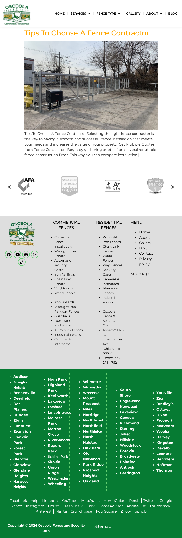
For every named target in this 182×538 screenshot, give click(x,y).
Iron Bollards (64, 302)
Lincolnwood (60, 412)
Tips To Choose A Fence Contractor (86, 33)
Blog (173, 14)
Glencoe (20, 459)
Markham (165, 426)
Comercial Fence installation (63, 242)
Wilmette (92, 382)
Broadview (130, 456)
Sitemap (139, 273)
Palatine (127, 462)
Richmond (129, 423)
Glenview (22, 465)
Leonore (164, 454)
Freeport (164, 420)
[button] (9, 187)
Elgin (18, 420)
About (152, 14)
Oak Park (91, 448)
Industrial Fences (67, 335)
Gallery (133, 14)
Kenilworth (58, 396)
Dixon (161, 415)
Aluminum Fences (68, 330)
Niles (87, 409)
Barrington (130, 473)
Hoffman (164, 465)
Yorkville (164, 393)
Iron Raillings (64, 274)
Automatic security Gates (62, 265)
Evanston (22, 431)
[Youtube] (17, 254)
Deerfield (21, 398)
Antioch (127, 467)
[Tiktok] (22, 262)
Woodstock (130, 445)
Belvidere (165, 459)
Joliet (125, 434)
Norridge (91, 415)
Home (60, 14)
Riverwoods (59, 440)
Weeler (163, 431)
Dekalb (163, 448)
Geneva (127, 418)
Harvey (163, 437)
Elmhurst (22, 426)
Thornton (165, 470)
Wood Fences (64, 293)
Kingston (164, 443)
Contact (146, 253)
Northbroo (92, 420)
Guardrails (62, 316)
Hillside (127, 440)
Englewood (130, 401)
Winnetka (92, 387)
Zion (160, 398)
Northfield (92, 426)
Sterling (127, 429)
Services (78, 14)
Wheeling (57, 484)
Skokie (54, 462)
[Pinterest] (26, 254)
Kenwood (128, 406)
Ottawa (163, 409)
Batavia (127, 451)
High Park (57, 379)
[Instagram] (34, 254)
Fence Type (106, 14)
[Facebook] (8, 254)
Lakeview (57, 401)
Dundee (20, 415)
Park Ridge (93, 464)
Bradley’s (165, 404)
